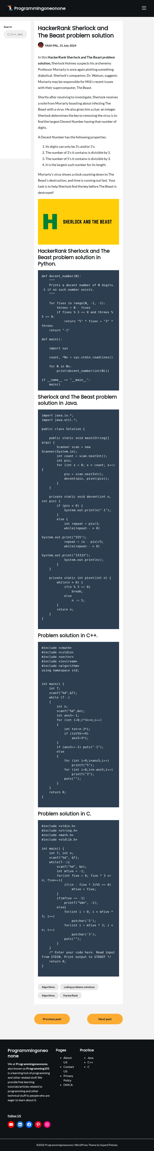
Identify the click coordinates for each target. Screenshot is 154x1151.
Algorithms (48, 987)
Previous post (52, 1019)
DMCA (68, 1085)
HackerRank (70, 995)
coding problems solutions (79, 987)
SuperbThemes (109, 1144)
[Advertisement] (15, 96)
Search (8, 26)
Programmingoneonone (40, 8)
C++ (90, 1062)
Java (90, 1057)
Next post (105, 1019)
